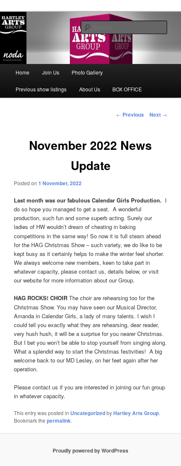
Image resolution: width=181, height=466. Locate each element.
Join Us (50, 72)
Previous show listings (41, 89)
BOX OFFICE (127, 89)
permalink (59, 420)
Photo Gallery (87, 72)
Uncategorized (87, 413)
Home (22, 72)
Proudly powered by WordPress (90, 450)
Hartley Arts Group (136, 413)
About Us (89, 89)
